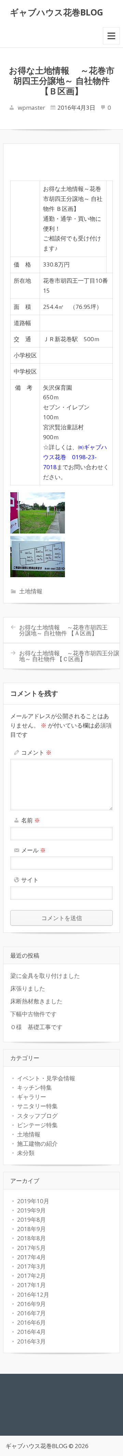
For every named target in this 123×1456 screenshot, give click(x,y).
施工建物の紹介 (37, 1143)
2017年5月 (31, 1248)
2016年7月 (31, 1313)
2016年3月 (31, 1341)
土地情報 (30, 591)
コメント (36, 752)
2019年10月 (33, 1201)
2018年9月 (31, 1229)
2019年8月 (31, 1219)
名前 (30, 820)
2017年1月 (31, 1285)
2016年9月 (31, 1304)
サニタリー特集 (37, 1106)
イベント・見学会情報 (49, 1078)
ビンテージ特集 (37, 1125)
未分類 (26, 1153)
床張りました (27, 988)
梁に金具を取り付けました (45, 976)
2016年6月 (31, 1322)
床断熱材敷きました (36, 1001)
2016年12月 (33, 1294)
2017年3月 (31, 1266)
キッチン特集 (34, 1087)
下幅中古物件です (33, 1014)
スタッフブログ (37, 1116)
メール (33, 850)
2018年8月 (31, 1238)
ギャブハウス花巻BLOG (56, 12)
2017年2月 (31, 1276)
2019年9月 (31, 1210)
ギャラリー (31, 1097)
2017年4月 (31, 1257)
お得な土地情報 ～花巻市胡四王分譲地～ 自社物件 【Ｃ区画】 (69, 656)
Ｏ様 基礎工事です (36, 1027)
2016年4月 (31, 1332)
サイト (30, 880)
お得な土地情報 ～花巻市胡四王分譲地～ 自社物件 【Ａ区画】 (63, 630)
